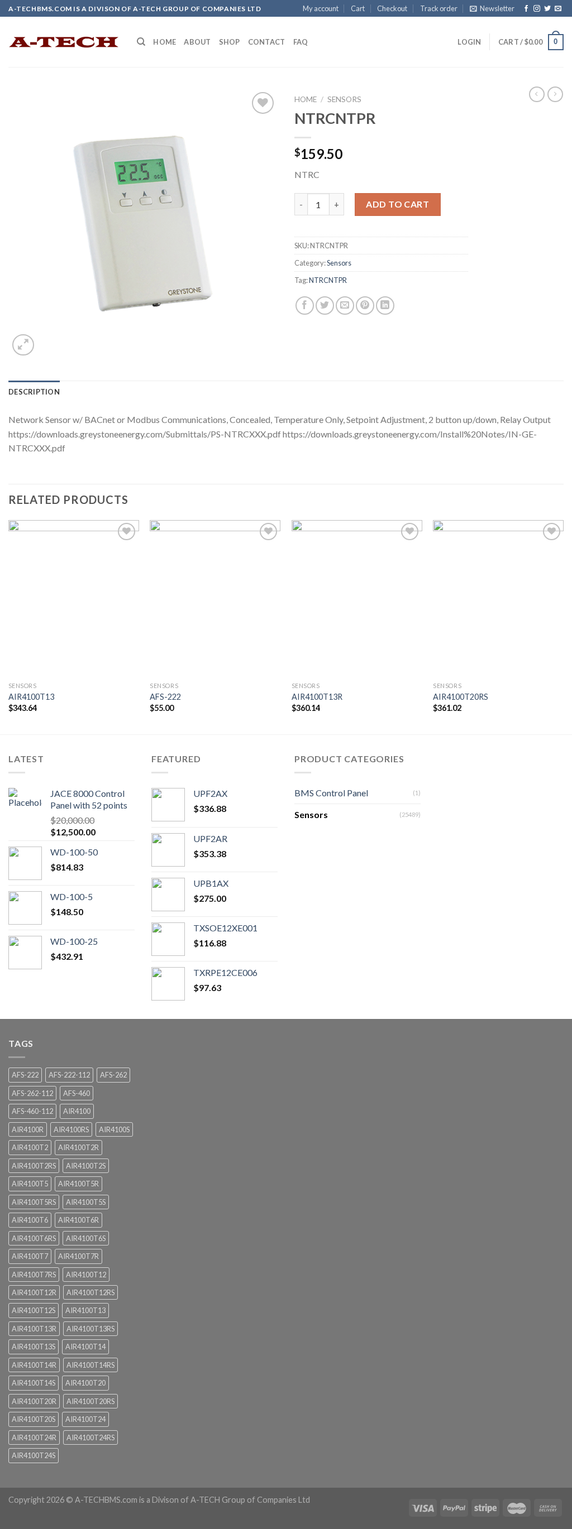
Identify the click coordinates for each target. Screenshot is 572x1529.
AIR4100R (28, 1129)
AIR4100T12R (34, 1292)
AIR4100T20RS (460, 696)
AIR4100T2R (78, 1147)
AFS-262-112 (32, 1093)
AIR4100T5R (78, 1183)
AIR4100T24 (85, 1419)
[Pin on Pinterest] (365, 305)
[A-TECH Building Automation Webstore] (64, 42)
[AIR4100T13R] (357, 598)
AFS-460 (76, 1093)
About (197, 41)
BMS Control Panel (331, 792)
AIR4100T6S (86, 1238)
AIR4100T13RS (90, 1328)
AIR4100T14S (33, 1382)
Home (164, 41)
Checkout (392, 8)
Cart (358, 8)
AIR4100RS (71, 1129)
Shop (229, 41)
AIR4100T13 (31, 696)
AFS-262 (113, 1074)
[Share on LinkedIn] (385, 305)
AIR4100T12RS (90, 1292)
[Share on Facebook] (304, 305)
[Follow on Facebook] (526, 9)
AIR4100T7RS (34, 1274)
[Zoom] (23, 345)
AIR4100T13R (317, 696)
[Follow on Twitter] (547, 9)
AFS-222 (165, 696)
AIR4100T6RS (34, 1238)
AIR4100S (114, 1129)
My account (321, 8)
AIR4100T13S (33, 1346)
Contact (266, 41)
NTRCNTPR (328, 280)
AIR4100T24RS (90, 1437)
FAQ (300, 41)
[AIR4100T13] (73, 598)
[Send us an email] (558, 9)
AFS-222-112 (69, 1074)
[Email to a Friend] (345, 305)
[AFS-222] (215, 598)
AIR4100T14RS (90, 1364)
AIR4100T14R (34, 1364)
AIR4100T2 (30, 1147)
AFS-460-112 (32, 1111)
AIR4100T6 (30, 1219)
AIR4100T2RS (34, 1165)
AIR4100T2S (86, 1165)
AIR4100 (76, 1111)
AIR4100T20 (85, 1382)
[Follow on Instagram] (536, 9)
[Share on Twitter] (325, 305)
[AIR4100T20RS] (498, 598)
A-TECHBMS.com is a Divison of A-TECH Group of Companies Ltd (192, 1499)
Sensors (344, 99)
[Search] (141, 41)
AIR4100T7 (30, 1256)
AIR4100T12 (86, 1274)
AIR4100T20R (34, 1401)
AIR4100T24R (34, 1437)
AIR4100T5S (86, 1202)
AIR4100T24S (33, 1455)
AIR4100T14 (85, 1346)
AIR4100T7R (78, 1256)
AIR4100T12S (33, 1310)
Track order (438, 8)
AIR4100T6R (78, 1219)
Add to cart (397, 204)
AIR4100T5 (30, 1183)
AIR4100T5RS (34, 1202)
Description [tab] (34, 391)
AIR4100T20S (33, 1419)
